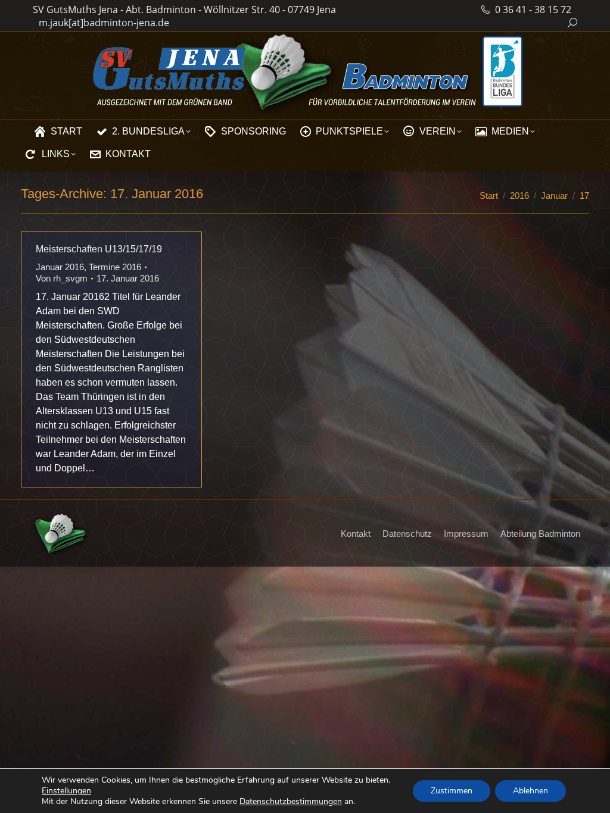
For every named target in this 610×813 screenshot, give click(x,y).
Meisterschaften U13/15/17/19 (99, 249)
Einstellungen (66, 791)
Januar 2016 (60, 267)
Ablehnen (530, 790)
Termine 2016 (115, 267)
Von (62, 278)
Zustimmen (451, 790)
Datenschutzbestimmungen (290, 801)
